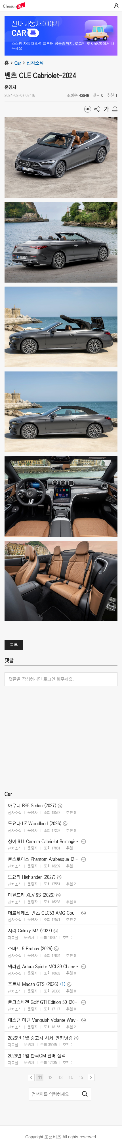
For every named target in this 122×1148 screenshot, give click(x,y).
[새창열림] (17, 5)
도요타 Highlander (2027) (32, 877)
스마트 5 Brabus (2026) (30, 948)
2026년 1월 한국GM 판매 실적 (37, 1056)
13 (60, 1077)
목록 (14, 645)
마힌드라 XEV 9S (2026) (31, 895)
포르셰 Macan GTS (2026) (33, 984)
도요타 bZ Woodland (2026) (35, 823)
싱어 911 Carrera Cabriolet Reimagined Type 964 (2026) (44, 841)
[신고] (114, 109)
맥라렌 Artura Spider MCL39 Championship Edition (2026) (44, 966)
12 (50, 1077)
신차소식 (35, 63)
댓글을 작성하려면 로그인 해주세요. (41, 679)
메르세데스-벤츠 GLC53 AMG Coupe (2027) (44, 913)
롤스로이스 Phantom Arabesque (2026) (44, 859)
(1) (63, 984)
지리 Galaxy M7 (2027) (30, 930)
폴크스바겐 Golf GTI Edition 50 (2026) (44, 1002)
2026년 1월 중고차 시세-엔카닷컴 (40, 1038)
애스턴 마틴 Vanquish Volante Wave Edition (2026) (44, 1020)
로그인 (116, 5)
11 (40, 1077)
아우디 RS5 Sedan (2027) (32, 805)
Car (17, 63)
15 (81, 1077)
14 (71, 1077)
